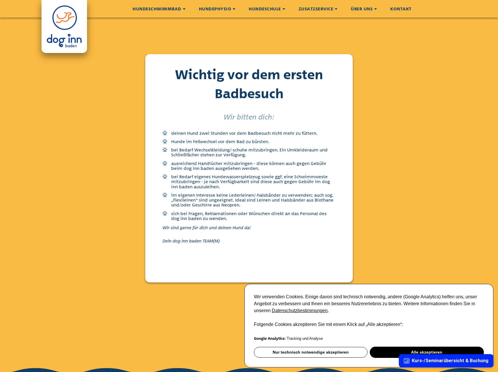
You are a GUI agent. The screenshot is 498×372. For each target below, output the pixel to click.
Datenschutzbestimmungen (300, 310)
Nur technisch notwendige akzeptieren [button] (311, 352)
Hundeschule (265, 9)
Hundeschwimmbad (157, 9)
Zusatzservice (316, 9)
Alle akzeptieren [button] (426, 352)
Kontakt (401, 9)
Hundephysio (215, 9)
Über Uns (362, 9)
